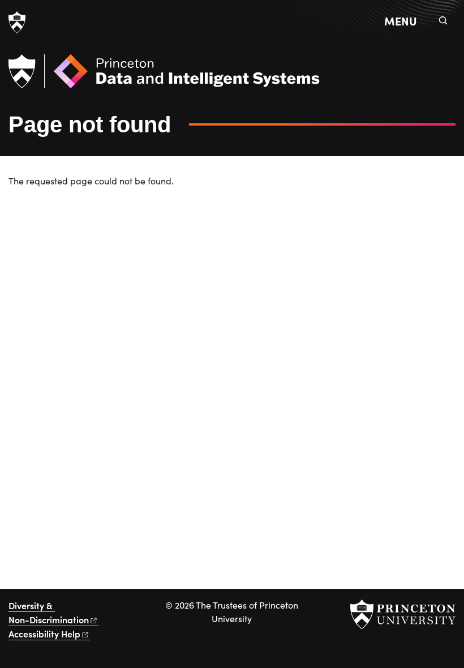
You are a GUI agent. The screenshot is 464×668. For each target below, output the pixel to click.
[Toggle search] (443, 20)
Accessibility (44, 633)
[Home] (164, 75)
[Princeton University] (16, 22)
